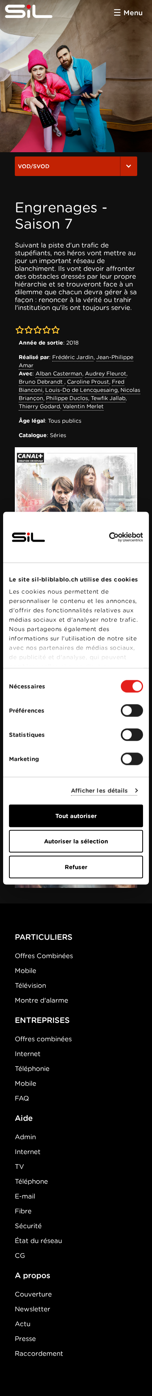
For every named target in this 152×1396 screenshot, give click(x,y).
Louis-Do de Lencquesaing (81, 390)
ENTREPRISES (42, 1020)
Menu (133, 13)
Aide (24, 1118)
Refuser (76, 866)
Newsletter (32, 1309)
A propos (32, 1275)
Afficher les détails (99, 790)
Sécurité (28, 1226)
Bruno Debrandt (41, 382)
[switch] (132, 710)
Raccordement (39, 1353)
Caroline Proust (88, 382)
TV (19, 1166)
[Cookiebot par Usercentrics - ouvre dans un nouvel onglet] (109, 537)
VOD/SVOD (33, 166)
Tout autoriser (76, 815)
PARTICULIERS (43, 937)
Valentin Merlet (83, 406)
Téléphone (31, 1181)
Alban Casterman (58, 373)
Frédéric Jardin (73, 357)
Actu (22, 1324)
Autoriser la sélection (76, 841)
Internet (28, 1054)
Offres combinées (43, 1039)
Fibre (23, 1211)
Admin (25, 1137)
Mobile (25, 971)
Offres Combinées (44, 956)
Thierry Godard (39, 406)
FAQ (22, 1098)
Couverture (33, 1294)
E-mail (25, 1196)
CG (20, 1255)
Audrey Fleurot (105, 373)
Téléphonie (32, 1068)
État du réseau (38, 1241)
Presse (25, 1339)
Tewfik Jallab (108, 398)
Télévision (30, 985)
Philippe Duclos (67, 398)
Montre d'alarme (41, 1000)
